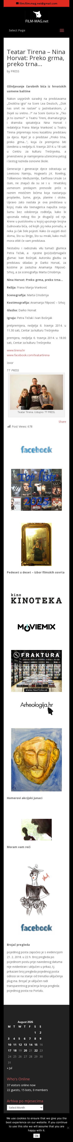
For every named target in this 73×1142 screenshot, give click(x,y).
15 (36, 1044)
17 (9, 1050)
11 (14, 1044)
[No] (68, 1128)
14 (30, 1044)
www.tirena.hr (16, 350)
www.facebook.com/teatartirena (28, 355)
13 (25, 1044)
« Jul (9, 1068)
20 (25, 1050)
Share (62, 422)
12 (20, 1044)
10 (9, 1044)
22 (36, 1050)
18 (14, 1050)
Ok (36, 1135)
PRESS (15, 71)
